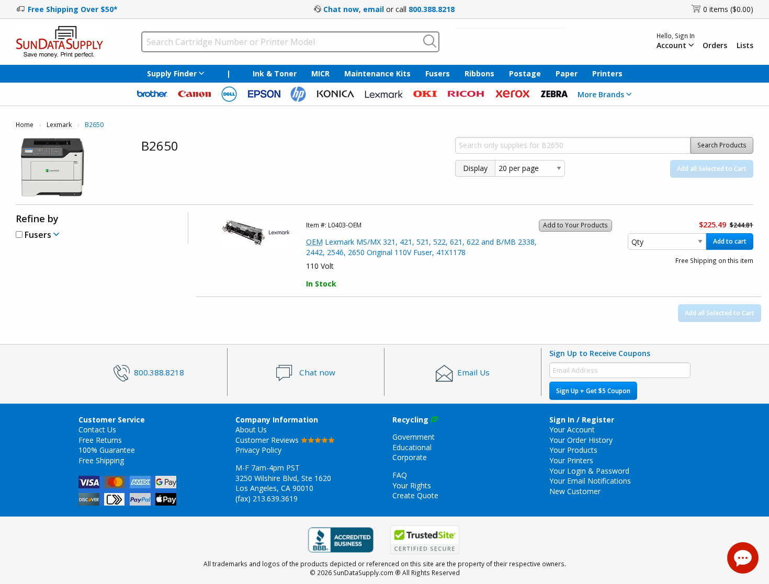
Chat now (341, 9)
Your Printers (571, 460)
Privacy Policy (258, 450)
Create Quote (415, 495)
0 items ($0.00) (728, 9)
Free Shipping (101, 460)
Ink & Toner (275, 73)
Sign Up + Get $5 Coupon (593, 390)
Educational (412, 447)
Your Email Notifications (590, 481)
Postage (525, 73)
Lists (745, 45)
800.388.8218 (432, 9)
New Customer (575, 491)
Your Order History (581, 440)
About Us (251, 429)
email (373, 9)
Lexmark (59, 124)
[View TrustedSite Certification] (425, 539)
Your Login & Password (589, 471)
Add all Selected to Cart (712, 168)
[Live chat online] (743, 558)
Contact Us (97, 429)
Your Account (572, 429)
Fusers (437, 73)
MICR (320, 73)
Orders (715, 45)
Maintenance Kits (377, 73)
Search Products (722, 145)
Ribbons (479, 73)
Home (24, 124)
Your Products (573, 450)
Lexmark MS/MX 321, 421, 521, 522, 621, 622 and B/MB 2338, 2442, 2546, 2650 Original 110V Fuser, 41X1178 (421, 247)
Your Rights (411, 485)
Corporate (409, 457)
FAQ (399, 475)
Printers (607, 73)
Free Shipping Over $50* (73, 9)
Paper (567, 73)
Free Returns (100, 440)
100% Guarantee (106, 450)
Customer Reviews (268, 440)
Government (413, 437)
